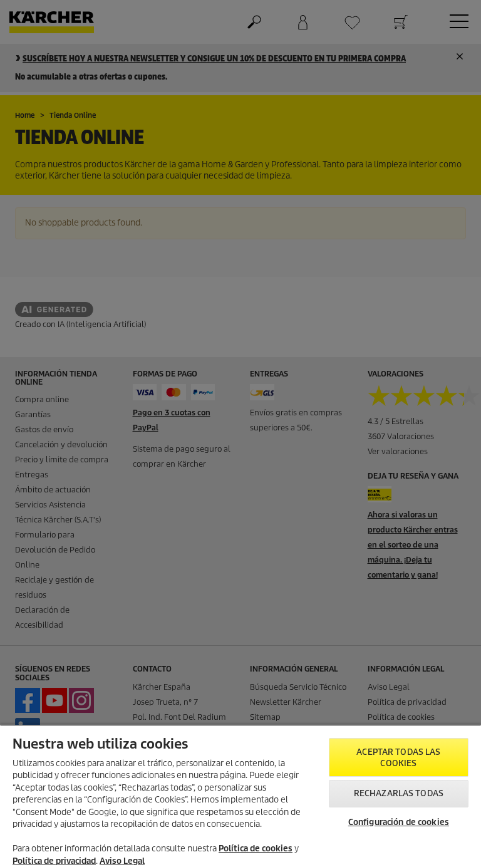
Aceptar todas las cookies (398, 758)
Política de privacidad (54, 861)
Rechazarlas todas (398, 793)
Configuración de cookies (398, 822)
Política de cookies (255, 848)
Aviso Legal (122, 861)
